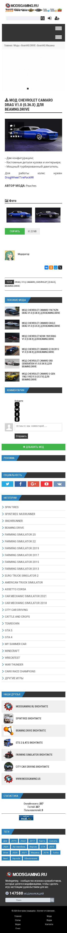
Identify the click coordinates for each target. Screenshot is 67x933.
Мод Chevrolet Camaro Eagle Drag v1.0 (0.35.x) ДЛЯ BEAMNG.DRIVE (41, 324)
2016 (46, 852)
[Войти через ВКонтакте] (17, 409)
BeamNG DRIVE (28, 45)
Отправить (21, 436)
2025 (5, 846)
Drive (5, 852)
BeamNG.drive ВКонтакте (31, 730)
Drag (17, 282)
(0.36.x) (51, 282)
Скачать (15, 231)
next (5, 858)
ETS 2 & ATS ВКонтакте (29, 742)
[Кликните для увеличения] (19, 215)
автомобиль (19, 846)
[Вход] (49, 19)
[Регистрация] (57, 19)
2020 (15, 852)
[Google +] (33, 484)
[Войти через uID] (17, 404)
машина (35, 852)
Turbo (56, 852)
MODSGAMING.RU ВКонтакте (32, 706)
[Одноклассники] (51, 267)
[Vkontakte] (59, 484)
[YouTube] (46, 484)
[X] (60, 267)
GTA (43, 846)
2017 (32, 840)
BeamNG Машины (46, 45)
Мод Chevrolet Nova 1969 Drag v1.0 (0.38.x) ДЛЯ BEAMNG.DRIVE (39, 337)
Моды (17, 45)
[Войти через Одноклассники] (17, 419)
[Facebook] (20, 484)
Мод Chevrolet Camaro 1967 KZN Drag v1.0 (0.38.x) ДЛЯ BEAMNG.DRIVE (41, 311)
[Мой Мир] (56, 267)
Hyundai (16, 858)
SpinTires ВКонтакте (28, 718)
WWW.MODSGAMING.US (28, 778)
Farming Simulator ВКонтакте (34, 754)
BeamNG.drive (12, 286)
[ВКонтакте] (46, 267)
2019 (13, 840)
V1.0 (23, 282)
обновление (30, 858)
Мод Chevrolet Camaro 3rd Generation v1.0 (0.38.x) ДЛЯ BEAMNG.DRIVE (37, 363)
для (5, 840)
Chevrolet (41, 282)
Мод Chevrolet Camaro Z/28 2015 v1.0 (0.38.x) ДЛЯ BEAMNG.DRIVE (40, 351)
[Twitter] (7, 484)
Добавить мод (34, 446)
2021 (24, 852)
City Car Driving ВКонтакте (32, 766)
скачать (53, 840)
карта (42, 840)
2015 (51, 846)
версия (33, 846)
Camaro (31, 282)
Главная (8, 45)
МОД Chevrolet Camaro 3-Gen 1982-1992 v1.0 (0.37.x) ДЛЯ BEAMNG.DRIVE (38, 376)
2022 (23, 840)
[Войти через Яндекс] (17, 414)
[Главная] (33, 11)
